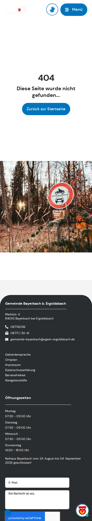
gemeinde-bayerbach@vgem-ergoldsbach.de (42, 339)
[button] (7, 513)
